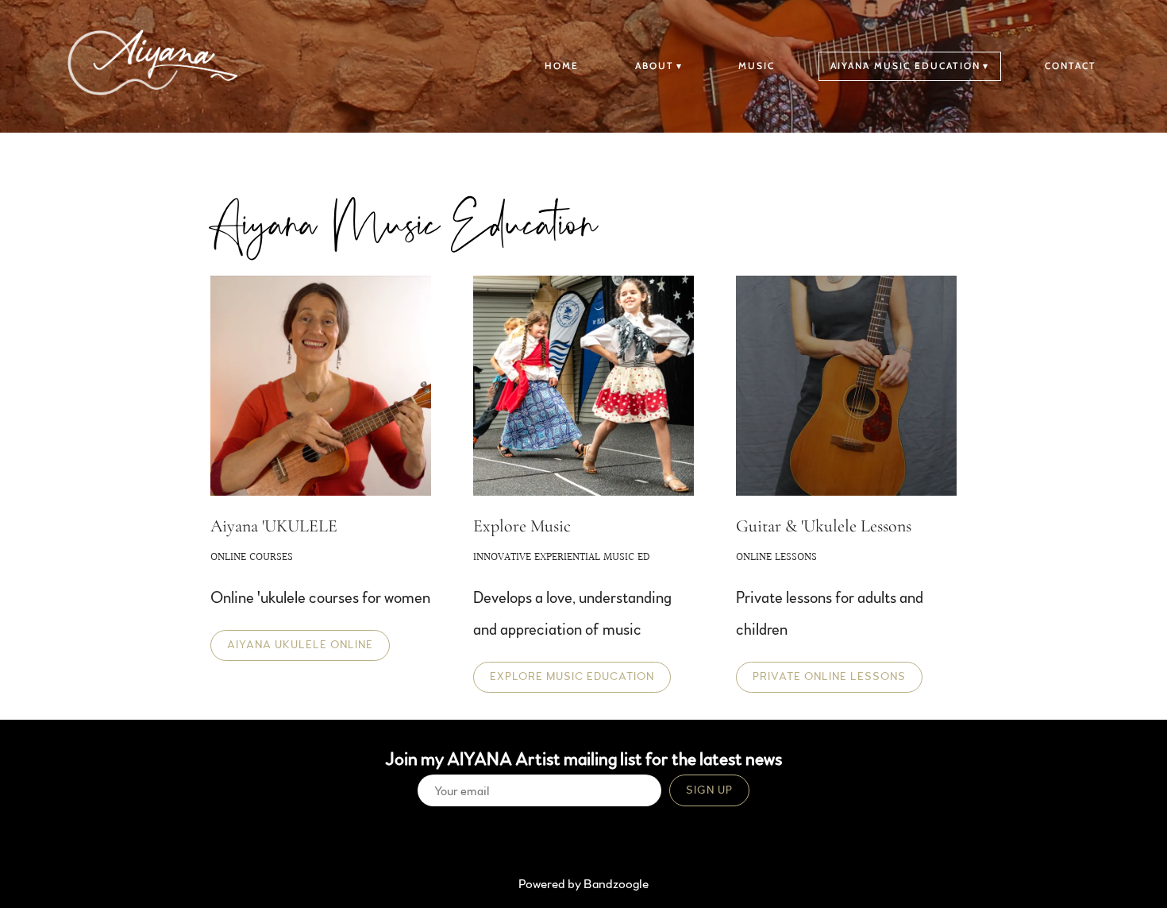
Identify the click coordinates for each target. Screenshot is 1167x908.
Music (756, 65)
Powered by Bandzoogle (583, 884)
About (654, 65)
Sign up (709, 790)
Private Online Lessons (829, 676)
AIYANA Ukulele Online (300, 645)
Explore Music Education (572, 676)
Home (562, 65)
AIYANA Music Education (905, 65)
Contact (1070, 65)
